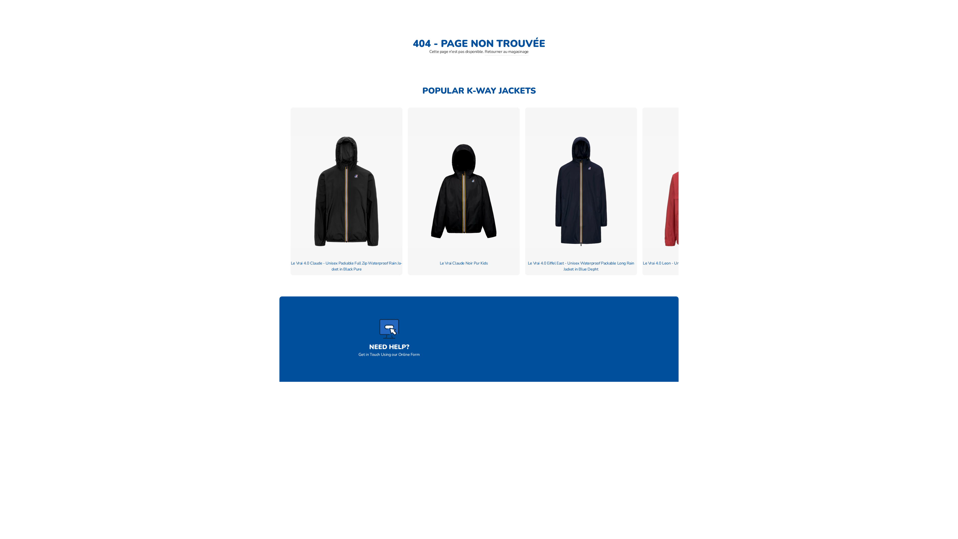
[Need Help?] (389, 328)
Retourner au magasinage (507, 51)
